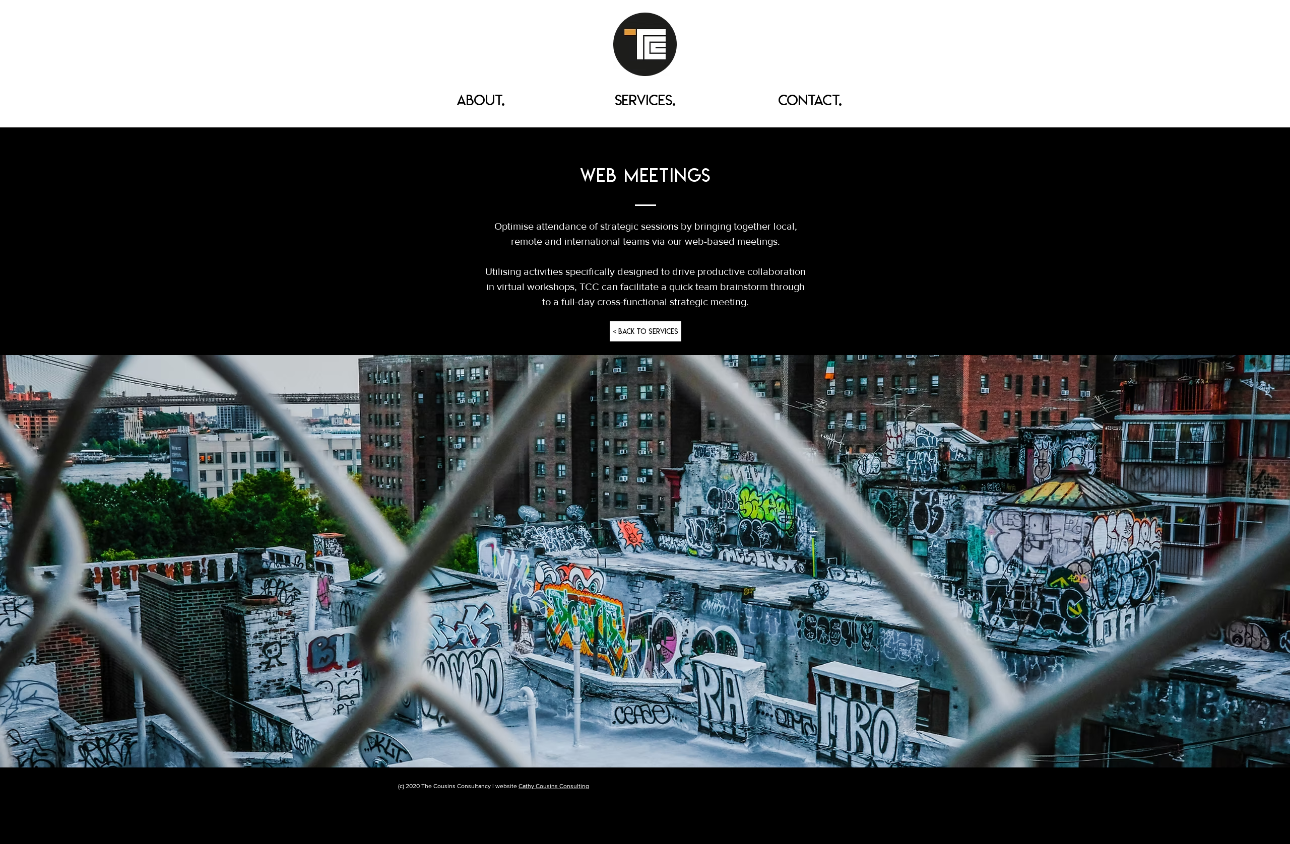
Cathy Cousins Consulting (554, 786)
